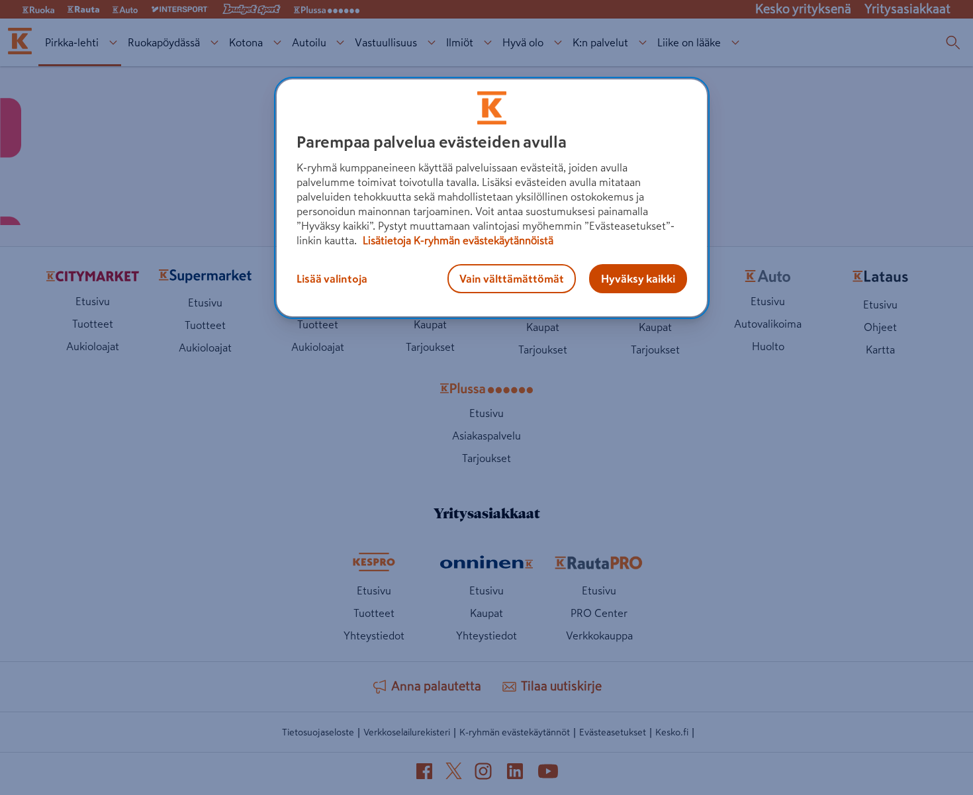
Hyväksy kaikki (638, 278)
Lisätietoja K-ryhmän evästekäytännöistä (456, 240)
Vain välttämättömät (511, 278)
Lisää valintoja (332, 278)
